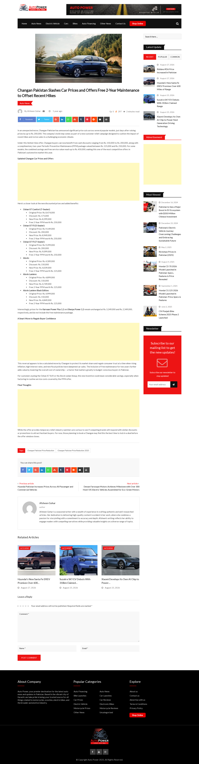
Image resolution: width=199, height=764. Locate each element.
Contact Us (120, 23)
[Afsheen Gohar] (44, 111)
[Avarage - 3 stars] (23, 606)
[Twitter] (30, 470)
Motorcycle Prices (82, 708)
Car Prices (78, 700)
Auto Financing (89, 23)
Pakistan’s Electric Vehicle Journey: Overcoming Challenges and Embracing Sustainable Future (170, 234)
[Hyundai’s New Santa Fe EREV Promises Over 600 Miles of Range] (149, 81)
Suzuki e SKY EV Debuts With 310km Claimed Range (168, 102)
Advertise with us (137, 700)
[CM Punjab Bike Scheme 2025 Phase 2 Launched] (150, 311)
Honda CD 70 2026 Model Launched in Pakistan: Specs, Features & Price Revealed (168, 273)
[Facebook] (23, 470)
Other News (105, 23)
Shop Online (137, 23)
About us (134, 691)
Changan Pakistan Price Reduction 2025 (73, 450)
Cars (66, 23)
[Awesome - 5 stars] (28, 606)
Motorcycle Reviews (109, 708)
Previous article (26, 483)
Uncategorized (106, 712)
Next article (132, 483)
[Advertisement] (78, 182)
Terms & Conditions (138, 704)
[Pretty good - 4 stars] (25, 606)
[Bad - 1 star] (18, 606)
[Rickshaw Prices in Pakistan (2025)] (150, 251)
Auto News (36, 23)
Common (175, 57)
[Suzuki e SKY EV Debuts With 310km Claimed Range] (149, 98)
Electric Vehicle (53, 23)
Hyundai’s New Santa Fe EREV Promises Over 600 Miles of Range (168, 86)
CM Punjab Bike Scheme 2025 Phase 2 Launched (169, 314)
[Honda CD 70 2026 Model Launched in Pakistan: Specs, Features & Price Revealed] (150, 266)
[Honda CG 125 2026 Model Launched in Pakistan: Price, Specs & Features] (150, 290)
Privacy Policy (136, 708)
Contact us (134, 695)
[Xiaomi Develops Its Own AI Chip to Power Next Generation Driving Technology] (149, 115)
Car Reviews (105, 700)
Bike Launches (80, 695)
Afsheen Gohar (47, 503)
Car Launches (106, 695)
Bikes (75, 23)
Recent (150, 57)
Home (24, 23)
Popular (162, 57)
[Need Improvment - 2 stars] (20, 606)
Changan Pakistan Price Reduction (40, 450)
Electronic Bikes (107, 704)
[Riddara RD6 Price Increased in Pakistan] (149, 68)
